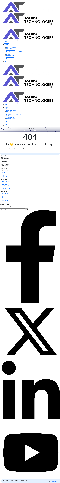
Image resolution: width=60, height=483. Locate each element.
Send (27, 209)
